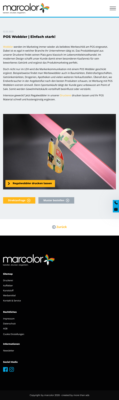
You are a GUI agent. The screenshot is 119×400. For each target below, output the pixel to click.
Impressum (9, 318)
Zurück (62, 227)
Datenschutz (9, 323)
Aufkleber (8, 285)
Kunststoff (8, 290)
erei (69, 95)
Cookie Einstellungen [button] (13, 334)
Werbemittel (9, 295)
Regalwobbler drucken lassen (32, 183)
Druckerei (8, 280)
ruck (64, 95)
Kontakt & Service (12, 300)
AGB (5, 328)
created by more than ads (75, 395)
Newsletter (8, 350)
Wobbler (8, 46)
